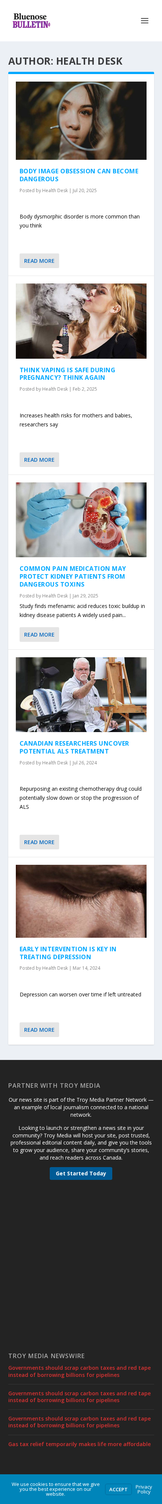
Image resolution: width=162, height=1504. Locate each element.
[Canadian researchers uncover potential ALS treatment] (81, 694)
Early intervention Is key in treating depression (68, 953)
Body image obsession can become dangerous (79, 175)
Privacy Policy (144, 1489)
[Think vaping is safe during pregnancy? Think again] (81, 321)
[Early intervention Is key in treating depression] (81, 901)
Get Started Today (81, 1173)
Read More (39, 260)
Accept (118, 1489)
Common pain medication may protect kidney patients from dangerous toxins (73, 576)
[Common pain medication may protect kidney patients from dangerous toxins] (81, 519)
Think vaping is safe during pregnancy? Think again (68, 374)
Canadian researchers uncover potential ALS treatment (74, 747)
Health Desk (55, 190)
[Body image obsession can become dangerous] (81, 121)
